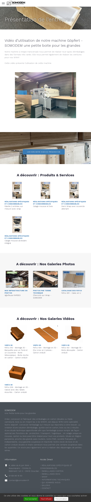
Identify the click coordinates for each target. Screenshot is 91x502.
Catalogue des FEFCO (71, 291)
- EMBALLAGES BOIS (50, 474)
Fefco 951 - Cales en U (71, 293)
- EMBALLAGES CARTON (51, 471)
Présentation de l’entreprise (39, 19)
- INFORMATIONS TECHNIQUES (55, 479)
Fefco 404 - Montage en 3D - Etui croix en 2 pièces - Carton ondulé (45, 350)
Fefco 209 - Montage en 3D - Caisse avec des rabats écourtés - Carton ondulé (17, 389)
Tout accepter (31, 499)
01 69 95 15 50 (15, 476)
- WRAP (43, 477)
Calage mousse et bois (43, 206)
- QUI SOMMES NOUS (50, 482)
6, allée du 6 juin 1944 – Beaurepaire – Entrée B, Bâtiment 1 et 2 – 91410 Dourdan (24, 468)
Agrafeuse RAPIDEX (13, 295)
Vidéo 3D (9, 345)
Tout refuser (46, 499)
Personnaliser (61, 499)
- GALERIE (45, 485)
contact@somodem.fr (19, 480)
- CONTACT (45, 488)
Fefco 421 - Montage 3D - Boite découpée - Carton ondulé (72, 350)
